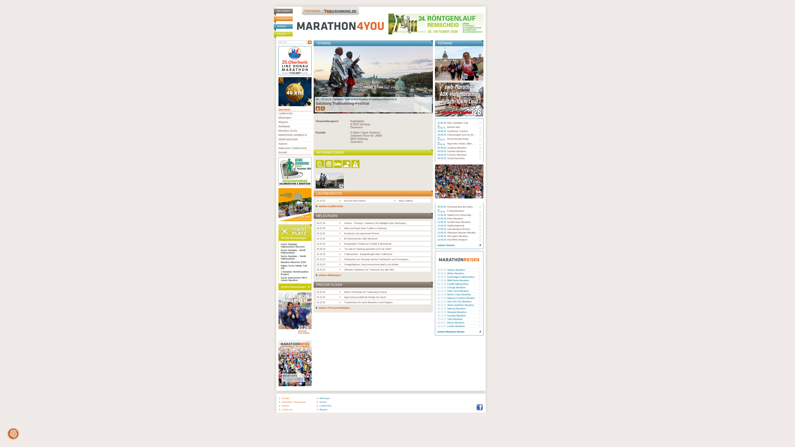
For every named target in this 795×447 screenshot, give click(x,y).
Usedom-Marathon (456, 151)
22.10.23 (321, 254)
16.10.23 (321, 269)
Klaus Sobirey (406, 200)
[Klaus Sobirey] (395, 200)
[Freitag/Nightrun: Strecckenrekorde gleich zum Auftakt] (340, 264)
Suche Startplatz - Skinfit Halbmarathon (293, 251)
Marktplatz (284, 126)
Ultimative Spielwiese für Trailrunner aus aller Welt (369, 269)
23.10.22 (321, 200)
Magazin (281, 34)
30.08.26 (442, 270)
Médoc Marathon (455, 273)
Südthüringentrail (455, 225)
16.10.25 (321, 238)
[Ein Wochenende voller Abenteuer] (340, 238)
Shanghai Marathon (457, 312)
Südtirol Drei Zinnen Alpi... (460, 215)
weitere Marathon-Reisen (451, 331)
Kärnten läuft (453, 127)
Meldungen (283, 11)
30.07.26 (321, 223)
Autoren (282, 143)
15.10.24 (321, 244)
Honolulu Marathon (456, 315)
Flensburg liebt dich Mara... (460, 206)
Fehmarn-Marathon (457, 155)
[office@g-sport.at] (329, 164)
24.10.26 (442, 291)
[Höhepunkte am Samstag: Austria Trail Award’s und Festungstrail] (340, 259)
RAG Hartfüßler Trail (457, 123)
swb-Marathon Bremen (458, 229)
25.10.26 (442, 294)
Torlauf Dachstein (456, 158)
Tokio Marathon (455, 319)
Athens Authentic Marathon (460, 305)
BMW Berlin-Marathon (458, 280)
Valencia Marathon (456, 308)
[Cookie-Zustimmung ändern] (13, 434)
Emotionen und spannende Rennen (361, 233)
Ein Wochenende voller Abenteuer (361, 238)
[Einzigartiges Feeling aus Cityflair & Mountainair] (340, 244)
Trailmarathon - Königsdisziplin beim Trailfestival (368, 254)
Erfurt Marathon (455, 218)
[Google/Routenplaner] (355, 164)
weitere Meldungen (329, 275)
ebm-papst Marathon (457, 236)
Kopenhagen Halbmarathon (461, 277)
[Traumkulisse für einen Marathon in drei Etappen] (340, 302)
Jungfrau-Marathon (456, 148)
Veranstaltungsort (327, 121)
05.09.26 (442, 148)
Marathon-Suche (287, 130)
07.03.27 (442, 319)
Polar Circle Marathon (458, 291)
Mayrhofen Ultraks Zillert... (460, 143)
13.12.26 (442, 315)
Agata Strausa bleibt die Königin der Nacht (365, 297)
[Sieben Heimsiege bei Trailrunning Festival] (340, 292)
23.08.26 (442, 123)
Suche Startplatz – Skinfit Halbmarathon (293, 257)
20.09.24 (321, 249)
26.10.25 (321, 228)
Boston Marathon (455, 322)
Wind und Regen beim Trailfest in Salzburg (365, 228)
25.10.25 (321, 233)
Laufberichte (285, 19)
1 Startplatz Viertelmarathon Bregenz (294, 272)
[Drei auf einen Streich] (340, 200)
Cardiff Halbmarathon (458, 284)
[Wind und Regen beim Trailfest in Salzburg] (340, 228)
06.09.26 (442, 206)
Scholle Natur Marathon (459, 222)
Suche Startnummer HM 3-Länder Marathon (294, 278)
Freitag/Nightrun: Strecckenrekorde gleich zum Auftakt (371, 264)
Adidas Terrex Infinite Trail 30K (294, 266)
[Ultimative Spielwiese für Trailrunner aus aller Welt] (340, 269)
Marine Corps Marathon (459, 294)
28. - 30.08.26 (441, 127)
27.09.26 (442, 280)
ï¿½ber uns (287, 409)
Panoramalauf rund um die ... (461, 134)
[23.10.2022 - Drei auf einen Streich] (330, 187)
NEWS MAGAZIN (288, 139)
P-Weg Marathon (455, 211)
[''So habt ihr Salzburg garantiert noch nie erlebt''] (340, 249)
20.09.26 (442, 277)
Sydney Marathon (456, 270)
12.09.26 (442, 215)
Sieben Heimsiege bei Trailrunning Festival (365, 292)
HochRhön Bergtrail (457, 239)
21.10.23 (321, 259)
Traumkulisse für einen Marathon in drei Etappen (368, 302)
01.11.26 (442, 301)
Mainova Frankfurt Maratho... (461, 298)
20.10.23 (321, 264)
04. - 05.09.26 (441, 139)
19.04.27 (442, 322)
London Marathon (456, 326)
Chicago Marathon (456, 287)
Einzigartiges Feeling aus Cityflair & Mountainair (367, 244)
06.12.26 (442, 308)
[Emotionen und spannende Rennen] (340, 233)
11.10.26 (442, 287)
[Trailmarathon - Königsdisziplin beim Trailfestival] (340, 254)
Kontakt (320, 132)
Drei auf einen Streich (355, 200)
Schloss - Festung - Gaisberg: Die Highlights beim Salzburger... (375, 223)
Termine (281, 26)
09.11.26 (442, 305)
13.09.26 (442, 229)
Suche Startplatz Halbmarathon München (293, 245)
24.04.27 (442, 326)
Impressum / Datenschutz (292, 148)
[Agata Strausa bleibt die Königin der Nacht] (340, 297)
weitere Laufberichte (330, 206)
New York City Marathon (459, 301)
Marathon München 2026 (293, 262)
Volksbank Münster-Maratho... (462, 232)
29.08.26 (442, 131)
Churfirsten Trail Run (457, 131)
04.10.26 (442, 284)
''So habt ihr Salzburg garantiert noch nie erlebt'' (367, 249)
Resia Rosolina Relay (458, 139)
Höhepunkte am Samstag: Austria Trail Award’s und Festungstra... (377, 259)
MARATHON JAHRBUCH (292, 135)
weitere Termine (446, 245)
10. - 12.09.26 (441, 211)
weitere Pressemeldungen (334, 307)
